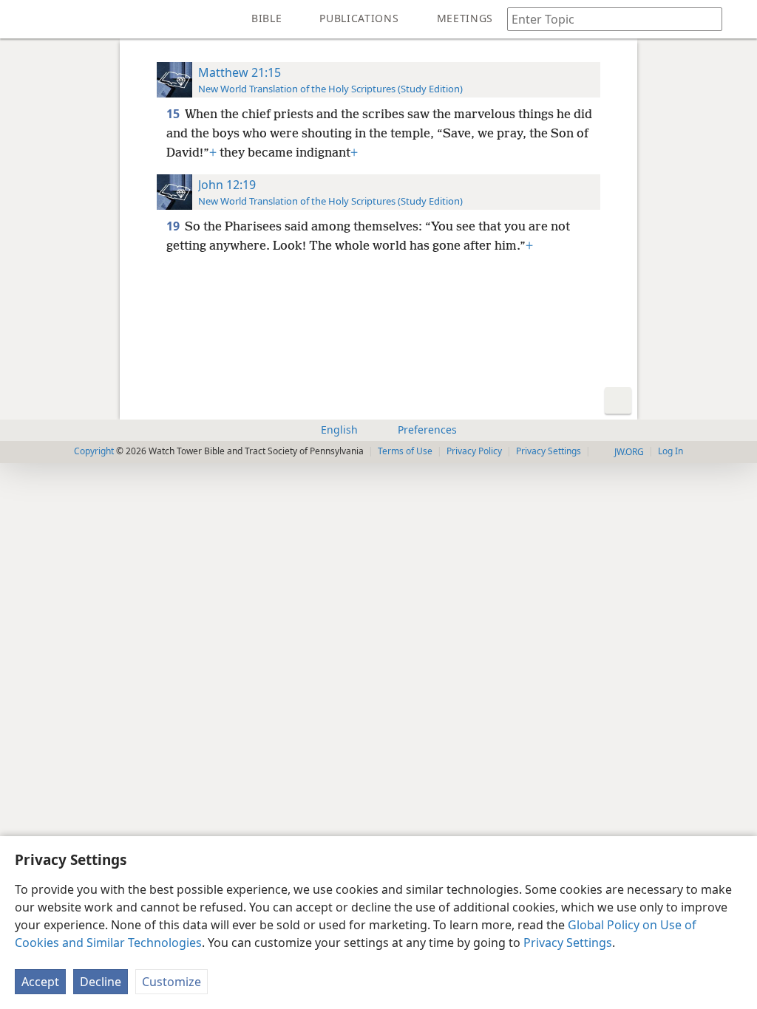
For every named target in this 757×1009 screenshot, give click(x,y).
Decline (100, 982)
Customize (171, 982)
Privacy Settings (567, 942)
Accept (40, 982)
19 (174, 226)
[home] (22, 19)
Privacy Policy (474, 450)
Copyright (94, 451)
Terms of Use (405, 450)
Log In (670, 450)
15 (174, 114)
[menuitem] (22, 19)
